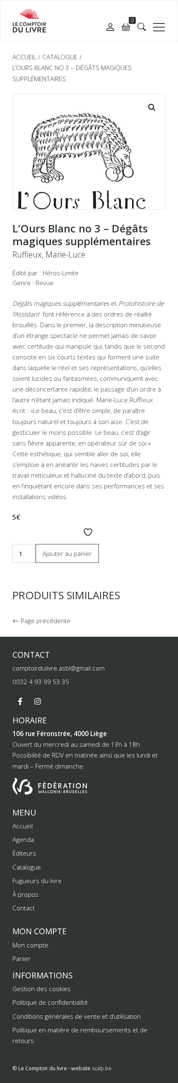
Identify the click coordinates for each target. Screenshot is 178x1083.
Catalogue (59, 57)
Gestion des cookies (41, 989)
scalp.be (102, 1068)
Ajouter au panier (67, 553)
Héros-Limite (61, 273)
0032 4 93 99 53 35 (40, 681)
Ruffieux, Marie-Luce (48, 254)
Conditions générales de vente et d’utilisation (76, 1016)
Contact (23, 908)
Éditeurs (24, 853)
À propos (25, 894)
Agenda (23, 839)
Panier (21, 958)
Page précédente (44, 621)
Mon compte (30, 945)
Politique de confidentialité (50, 1002)
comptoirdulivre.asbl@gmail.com (58, 668)
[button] (141, 27)
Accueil (24, 57)
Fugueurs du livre (37, 881)
